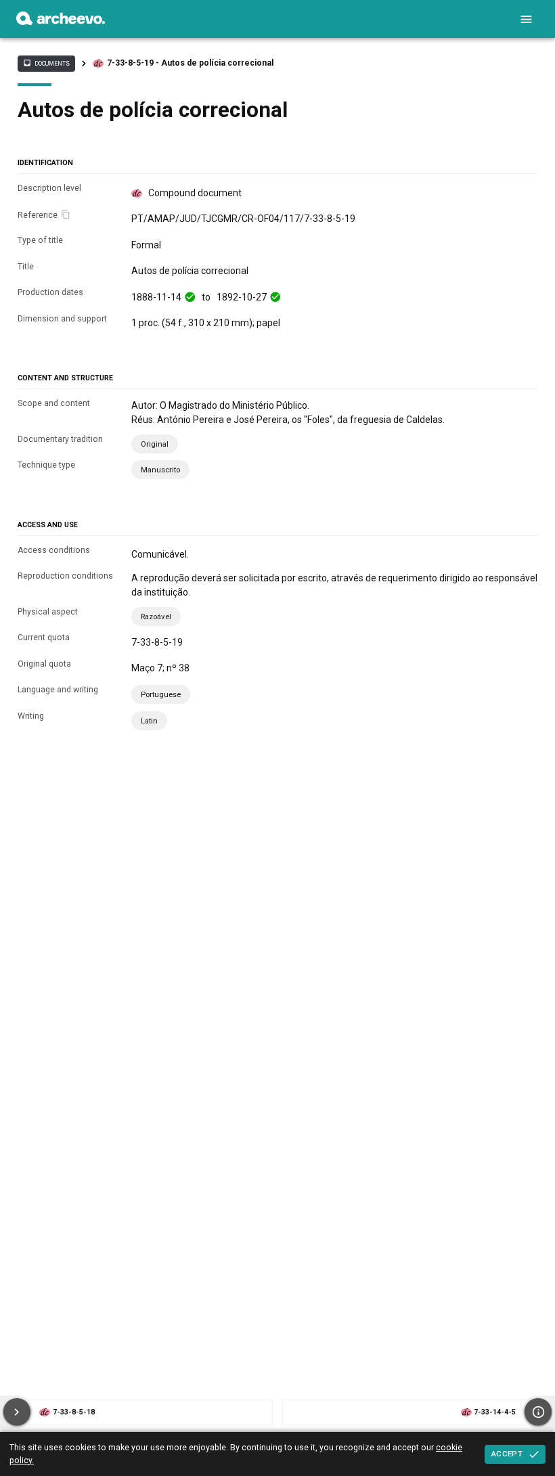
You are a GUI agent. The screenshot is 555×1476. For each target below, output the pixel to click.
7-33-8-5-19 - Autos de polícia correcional (190, 63)
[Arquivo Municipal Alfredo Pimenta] (60, 21)
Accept (507, 1453)
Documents (46, 63)
